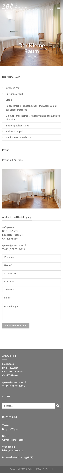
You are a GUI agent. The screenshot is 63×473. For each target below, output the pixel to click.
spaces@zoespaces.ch (14, 245)
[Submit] (58, 406)
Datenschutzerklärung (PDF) (17, 457)
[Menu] (59, 7)
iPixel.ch (49, 469)
